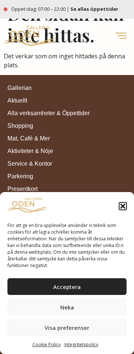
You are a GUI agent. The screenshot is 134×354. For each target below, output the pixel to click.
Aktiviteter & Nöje (30, 151)
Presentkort (22, 189)
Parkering (20, 176)
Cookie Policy (46, 344)
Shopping (20, 126)
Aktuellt (17, 100)
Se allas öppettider (94, 9)
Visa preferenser (67, 327)
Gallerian (19, 88)
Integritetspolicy (81, 344)
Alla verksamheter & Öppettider (48, 113)
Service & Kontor (29, 163)
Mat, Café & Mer (28, 138)
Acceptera (67, 286)
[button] (123, 206)
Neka (67, 307)
